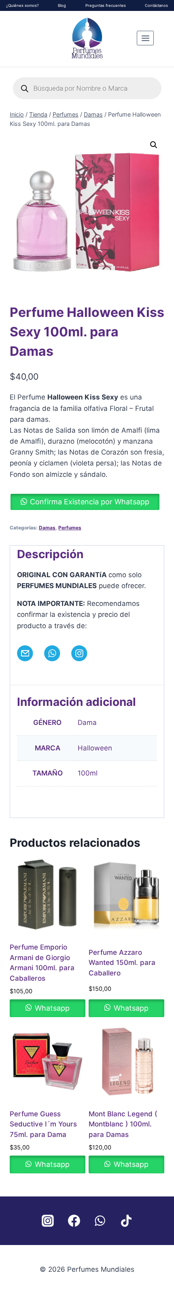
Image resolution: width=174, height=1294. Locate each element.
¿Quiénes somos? (22, 5)
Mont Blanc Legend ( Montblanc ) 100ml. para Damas (123, 1124)
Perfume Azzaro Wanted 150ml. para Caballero (122, 962)
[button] (153, 145)
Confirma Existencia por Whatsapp (89, 501)
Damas (47, 528)
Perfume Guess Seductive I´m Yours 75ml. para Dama (43, 1124)
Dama (87, 722)
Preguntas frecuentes (105, 5)
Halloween (95, 748)
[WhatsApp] (100, 1221)
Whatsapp (51, 1008)
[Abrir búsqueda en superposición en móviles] (87, 88)
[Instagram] (48, 1221)
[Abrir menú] (145, 38)
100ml (88, 773)
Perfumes (69, 528)
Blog (62, 5)
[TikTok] (126, 1221)
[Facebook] (74, 1221)
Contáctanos (156, 5)
